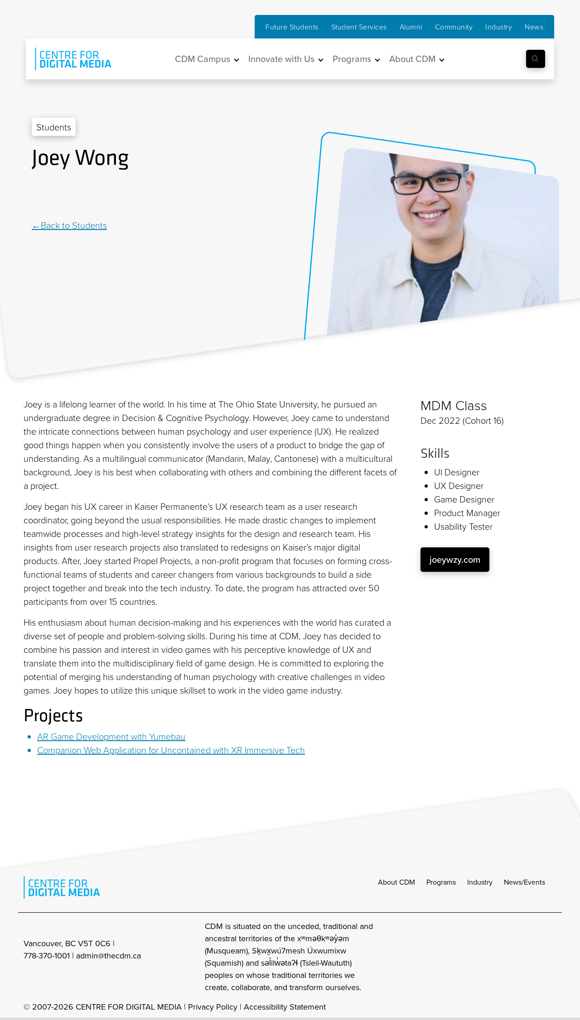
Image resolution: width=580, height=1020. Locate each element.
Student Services (359, 27)
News (534, 27)
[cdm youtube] (550, 956)
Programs (441, 882)
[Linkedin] (36, 195)
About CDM (396, 882)
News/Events (524, 882)
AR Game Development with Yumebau (111, 736)
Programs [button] (352, 58)
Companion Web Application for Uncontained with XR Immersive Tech (171, 749)
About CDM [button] (412, 58)
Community (454, 27)
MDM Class (453, 405)
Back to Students (74, 225)
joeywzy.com (455, 559)
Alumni (411, 27)
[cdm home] (66, 58)
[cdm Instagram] (490, 956)
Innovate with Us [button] (281, 58)
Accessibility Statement (285, 1006)
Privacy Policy (212, 1006)
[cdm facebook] (510, 956)
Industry (498, 27)
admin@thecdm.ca (108, 955)
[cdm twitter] (530, 956)
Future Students (292, 27)
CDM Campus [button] (202, 58)
